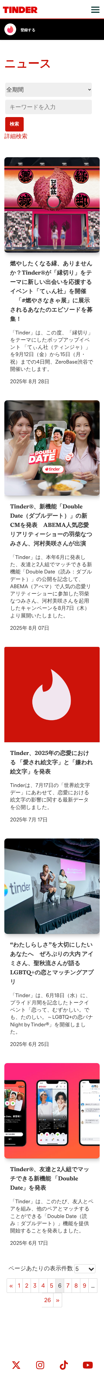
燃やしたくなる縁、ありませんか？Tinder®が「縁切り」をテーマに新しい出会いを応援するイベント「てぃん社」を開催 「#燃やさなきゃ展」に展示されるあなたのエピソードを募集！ (51, 291)
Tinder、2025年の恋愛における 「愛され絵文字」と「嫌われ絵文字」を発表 (51, 762)
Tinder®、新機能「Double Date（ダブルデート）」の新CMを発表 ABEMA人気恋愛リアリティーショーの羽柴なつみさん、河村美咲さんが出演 (51, 525)
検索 (14, 124)
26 (47, 1300)
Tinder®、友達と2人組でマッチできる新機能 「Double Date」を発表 (49, 1178)
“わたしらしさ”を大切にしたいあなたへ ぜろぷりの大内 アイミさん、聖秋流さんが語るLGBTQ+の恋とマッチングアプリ (52, 963)
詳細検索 (15, 136)
